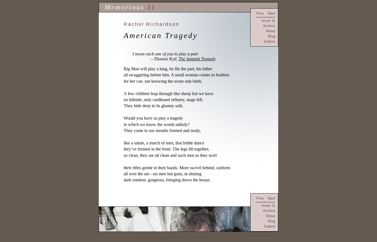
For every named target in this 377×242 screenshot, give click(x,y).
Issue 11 (268, 20)
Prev (260, 13)
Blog (271, 36)
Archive (269, 26)
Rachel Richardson (151, 24)
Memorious (125, 7)
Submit (269, 41)
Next (271, 13)
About (270, 31)
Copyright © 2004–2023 (188, 237)
